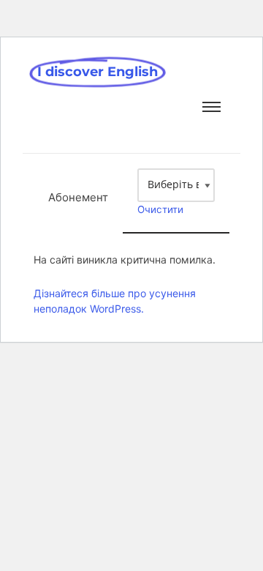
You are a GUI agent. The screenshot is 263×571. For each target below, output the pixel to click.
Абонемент (78, 197)
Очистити (160, 209)
